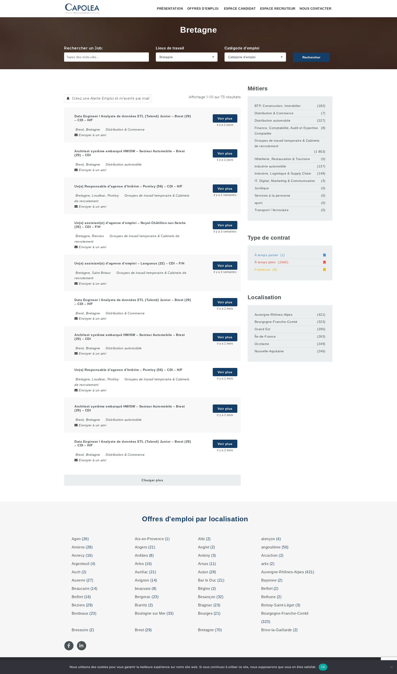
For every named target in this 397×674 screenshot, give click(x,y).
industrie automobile (270, 166)
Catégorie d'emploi (241, 48)
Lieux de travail (170, 48)
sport (259, 203)
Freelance (266, 269)
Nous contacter (315, 8)
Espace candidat (240, 8)
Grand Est (262, 329)
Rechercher (311, 57)
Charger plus (152, 480)
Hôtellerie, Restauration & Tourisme (282, 159)
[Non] (391, 667)
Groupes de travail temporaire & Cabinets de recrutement (287, 143)
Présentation (170, 8)
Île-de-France (265, 336)
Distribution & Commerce (125, 129)
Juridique (262, 188)
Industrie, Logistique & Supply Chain (283, 173)
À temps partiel (270, 255)
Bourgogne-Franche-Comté (276, 322)
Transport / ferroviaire (272, 210)
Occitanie (262, 344)
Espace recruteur (277, 8)
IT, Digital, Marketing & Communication (285, 181)
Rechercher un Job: (83, 48)
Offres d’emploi (203, 8)
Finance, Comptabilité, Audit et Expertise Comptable (286, 130)
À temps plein (272, 262)
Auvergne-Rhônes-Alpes (274, 314)
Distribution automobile (124, 164)
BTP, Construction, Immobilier (278, 106)
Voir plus (225, 118)
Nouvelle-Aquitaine (269, 351)
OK (323, 667)
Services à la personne (272, 195)
